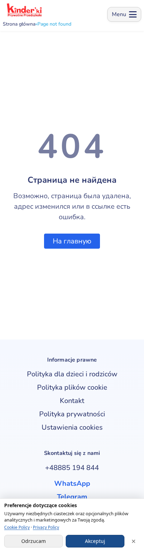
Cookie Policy (17, 527)
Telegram (72, 497)
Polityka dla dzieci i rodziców (72, 374)
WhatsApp (72, 483)
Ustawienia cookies (72, 427)
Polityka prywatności (72, 414)
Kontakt (72, 400)
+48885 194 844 (72, 467)
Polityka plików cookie (72, 387)
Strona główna (19, 24)
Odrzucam (33, 541)
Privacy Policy (46, 527)
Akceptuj (95, 541)
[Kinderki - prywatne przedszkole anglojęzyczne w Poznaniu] (24, 10)
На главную (72, 241)
